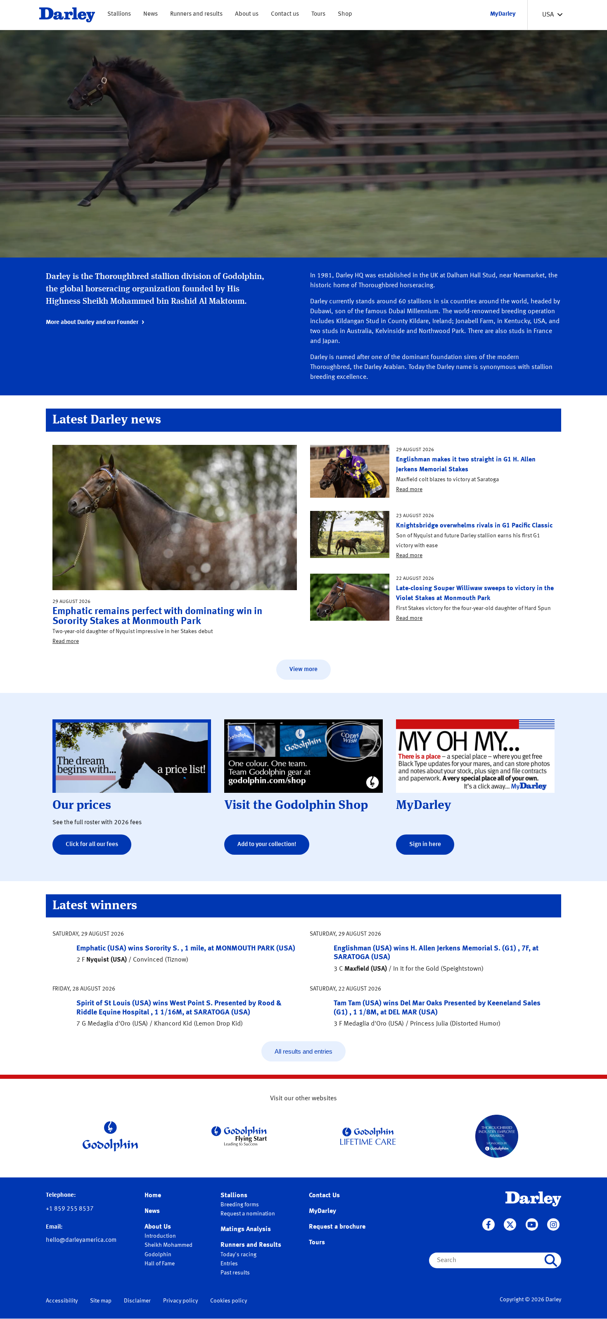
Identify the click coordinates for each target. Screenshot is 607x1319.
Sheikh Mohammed (168, 1245)
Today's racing (238, 1255)
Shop (345, 14)
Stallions (119, 14)
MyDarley (322, 1211)
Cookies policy (228, 1301)
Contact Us (324, 1195)
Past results (235, 1273)
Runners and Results (251, 1245)
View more (303, 670)
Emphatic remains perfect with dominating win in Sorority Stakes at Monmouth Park (157, 616)
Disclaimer (137, 1301)
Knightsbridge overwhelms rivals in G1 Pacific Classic (474, 525)
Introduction (160, 1236)
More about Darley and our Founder (92, 322)
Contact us (285, 14)
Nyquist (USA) (106, 960)
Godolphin (158, 1255)
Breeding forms (240, 1205)
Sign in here (425, 845)
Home (153, 1195)
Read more (65, 641)
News (150, 14)
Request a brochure (337, 1227)
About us (246, 14)
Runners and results (196, 14)
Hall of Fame (160, 1264)
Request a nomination (248, 1214)
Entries (229, 1264)
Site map (100, 1301)
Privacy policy (180, 1301)
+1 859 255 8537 (70, 1209)
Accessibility (62, 1301)
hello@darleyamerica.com (81, 1240)
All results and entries (303, 1051)
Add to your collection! (266, 845)
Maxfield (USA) (365, 969)
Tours (318, 14)
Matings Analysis (246, 1229)
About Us (158, 1227)
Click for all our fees (92, 845)
